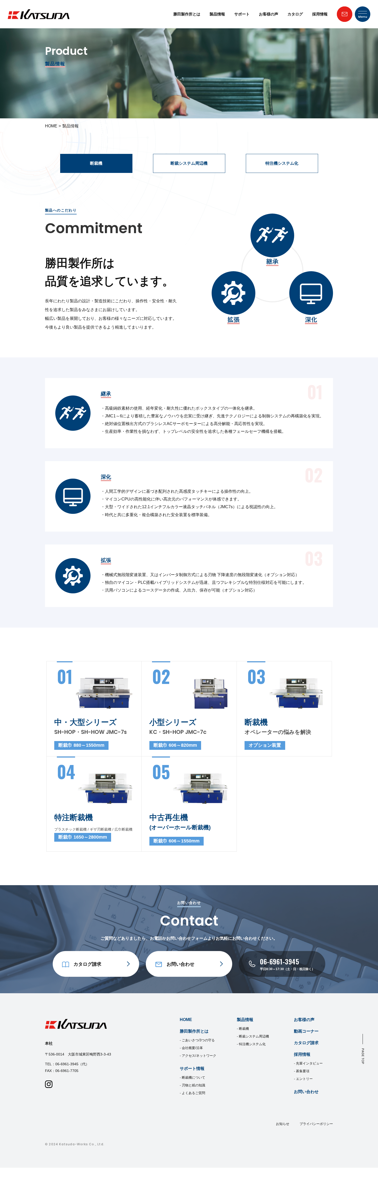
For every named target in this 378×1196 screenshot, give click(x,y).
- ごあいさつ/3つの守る (197, 1040)
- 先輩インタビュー (308, 1063)
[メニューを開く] (362, 14)
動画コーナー (306, 1031)
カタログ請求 (306, 1043)
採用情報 (320, 14)
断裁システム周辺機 (189, 163)
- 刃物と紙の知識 (192, 1085)
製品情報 (217, 14)
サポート (242, 14)
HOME (51, 126)
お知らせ (282, 1124)
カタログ (295, 14)
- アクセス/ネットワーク (198, 1056)
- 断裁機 (243, 1029)
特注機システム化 (281, 163)
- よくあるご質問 (192, 1093)
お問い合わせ (306, 1091)
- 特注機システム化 (251, 1044)
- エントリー (303, 1079)
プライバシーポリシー (316, 1124)
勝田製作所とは (186, 14)
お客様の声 (268, 14)
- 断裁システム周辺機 (253, 1036)
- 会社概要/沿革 (191, 1048)
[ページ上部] (362, 1049)
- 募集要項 (301, 1071)
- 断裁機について (192, 1077)
